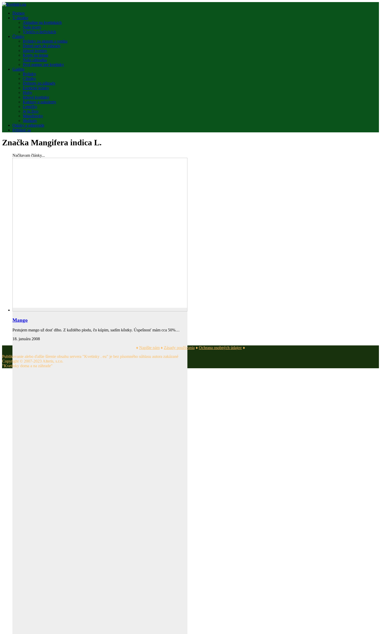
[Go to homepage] (14, 4)
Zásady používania (179, 347)
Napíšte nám (149, 347)
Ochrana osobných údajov (220, 347)
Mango (20, 320)
